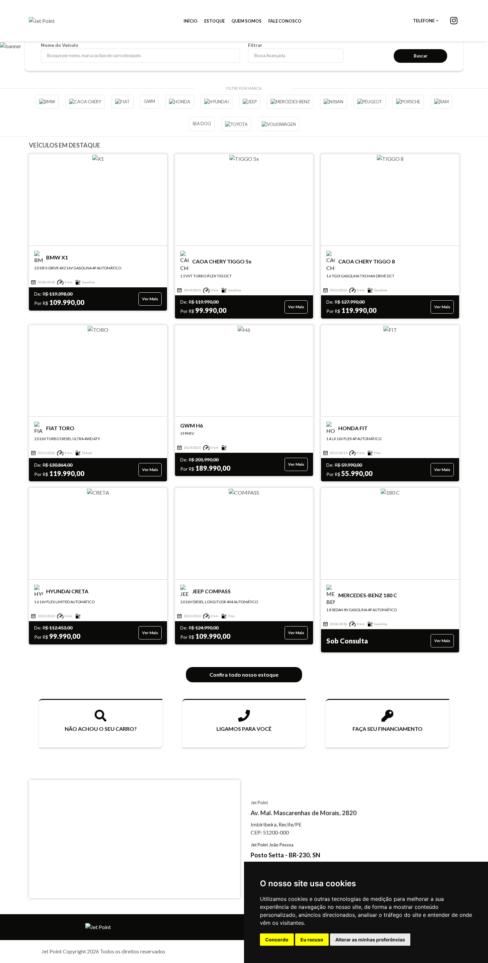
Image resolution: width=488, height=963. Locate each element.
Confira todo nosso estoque (244, 674)
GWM (149, 101)
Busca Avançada (269, 55)
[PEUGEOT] (370, 102)
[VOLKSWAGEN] (278, 124)
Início (191, 21)
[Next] (479, 54)
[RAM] (441, 102)
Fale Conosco (284, 21)
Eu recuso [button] (311, 939)
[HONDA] (179, 102)
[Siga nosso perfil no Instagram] (453, 21)
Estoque (214, 21)
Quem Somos (246, 21)
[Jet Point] (41, 21)
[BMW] (47, 102)
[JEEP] (249, 102)
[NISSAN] (333, 102)
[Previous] (8, 54)
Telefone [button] (424, 20)
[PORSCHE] (408, 102)
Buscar (420, 55)
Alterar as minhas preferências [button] (370, 939)
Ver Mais (150, 298)
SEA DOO (202, 123)
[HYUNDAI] (216, 102)
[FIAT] (122, 102)
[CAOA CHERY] (85, 102)
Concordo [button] (276, 939)
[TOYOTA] (236, 124)
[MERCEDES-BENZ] (290, 102)
